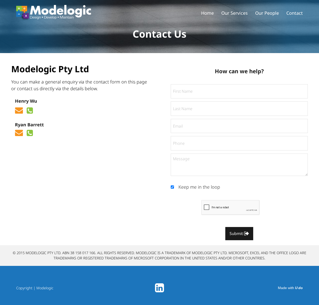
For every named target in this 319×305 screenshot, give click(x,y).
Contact (294, 13)
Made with (290, 288)
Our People (267, 13)
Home (207, 13)
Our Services (234, 13)
